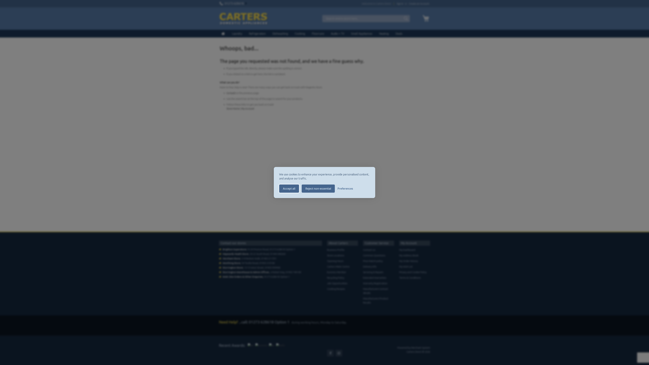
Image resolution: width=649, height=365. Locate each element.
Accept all (289, 188)
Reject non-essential (318, 188)
